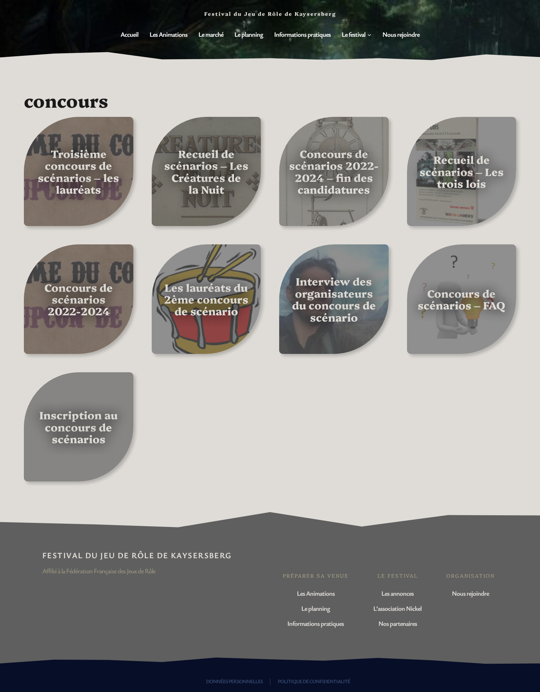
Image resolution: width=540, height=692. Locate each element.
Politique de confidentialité (314, 681)
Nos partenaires (397, 623)
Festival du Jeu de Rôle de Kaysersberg (137, 555)
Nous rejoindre (470, 593)
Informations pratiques (315, 623)
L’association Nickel (397, 608)
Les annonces (397, 593)
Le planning (315, 608)
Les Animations (316, 593)
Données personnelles (234, 681)
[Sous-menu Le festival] (369, 35)
